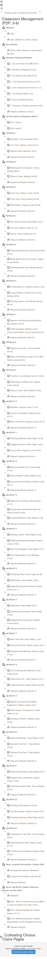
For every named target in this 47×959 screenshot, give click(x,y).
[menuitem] (1, 5)
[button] (1, 2)
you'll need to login (33, 948)
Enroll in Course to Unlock (23, 952)
